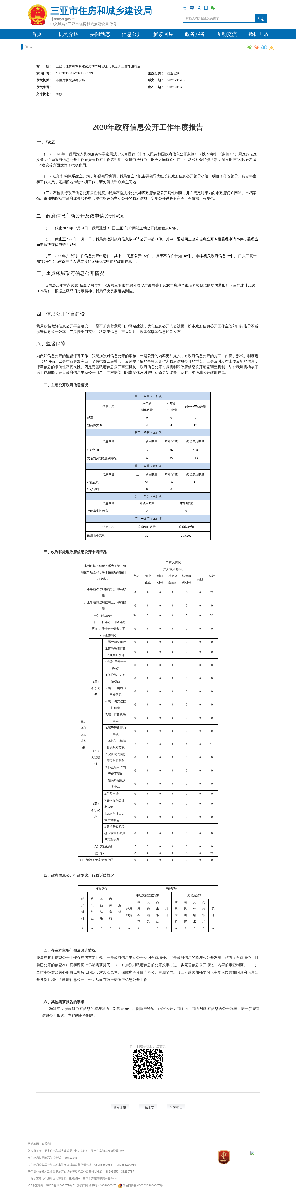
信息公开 (132, 34)
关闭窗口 (176, 1108)
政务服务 (195, 34)
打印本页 (148, 1108)
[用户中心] (199, 8)
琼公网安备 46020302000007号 (143, 1185)
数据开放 (258, 34)
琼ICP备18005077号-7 (60, 1185)
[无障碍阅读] (219, 8)
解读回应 (163, 34)
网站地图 (33, 1143)
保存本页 (119, 1108)
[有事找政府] (192, 8)
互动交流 (227, 34)
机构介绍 (68, 34)
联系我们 (47, 1143)
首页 (37, 34)
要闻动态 (100, 34)
